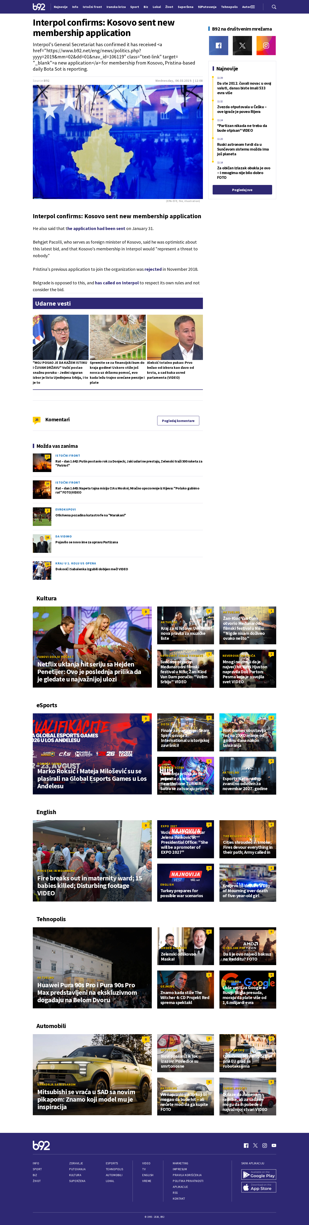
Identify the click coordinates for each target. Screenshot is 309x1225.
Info (36, 1163)
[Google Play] (258, 1174)
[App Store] (258, 1187)
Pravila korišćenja (187, 1175)
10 (47, 564)
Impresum (180, 1169)
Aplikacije (180, 1187)
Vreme (147, 1181)
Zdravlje (76, 1163)
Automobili (114, 1175)
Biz (35, 1175)
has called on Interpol (117, 282)
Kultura (75, 1175)
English (167, 884)
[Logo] (39, 6)
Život (37, 1181)
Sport (37, 1169)
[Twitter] (242, 45)
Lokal (110, 1181)
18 (47, 537)
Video (146, 1163)
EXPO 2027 (169, 826)
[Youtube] (274, 1145)
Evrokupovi (65, 509)
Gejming (167, 986)
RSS (175, 1193)
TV (144, 1169)
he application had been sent (96, 228)
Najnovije (61, 7)
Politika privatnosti (188, 1181)
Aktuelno (169, 622)
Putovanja (77, 1169)
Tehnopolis (114, 1169)
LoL (226, 724)
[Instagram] (266, 45)
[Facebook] (218, 45)
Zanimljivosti (235, 1088)
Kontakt (179, 1199)
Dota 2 (166, 724)
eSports (112, 1163)
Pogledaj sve (242, 189)
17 (47, 456)
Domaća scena (49, 764)
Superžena (77, 1181)
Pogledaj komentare (178, 420)
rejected (153, 269)
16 (47, 483)
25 (36, 419)
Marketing (180, 1163)
